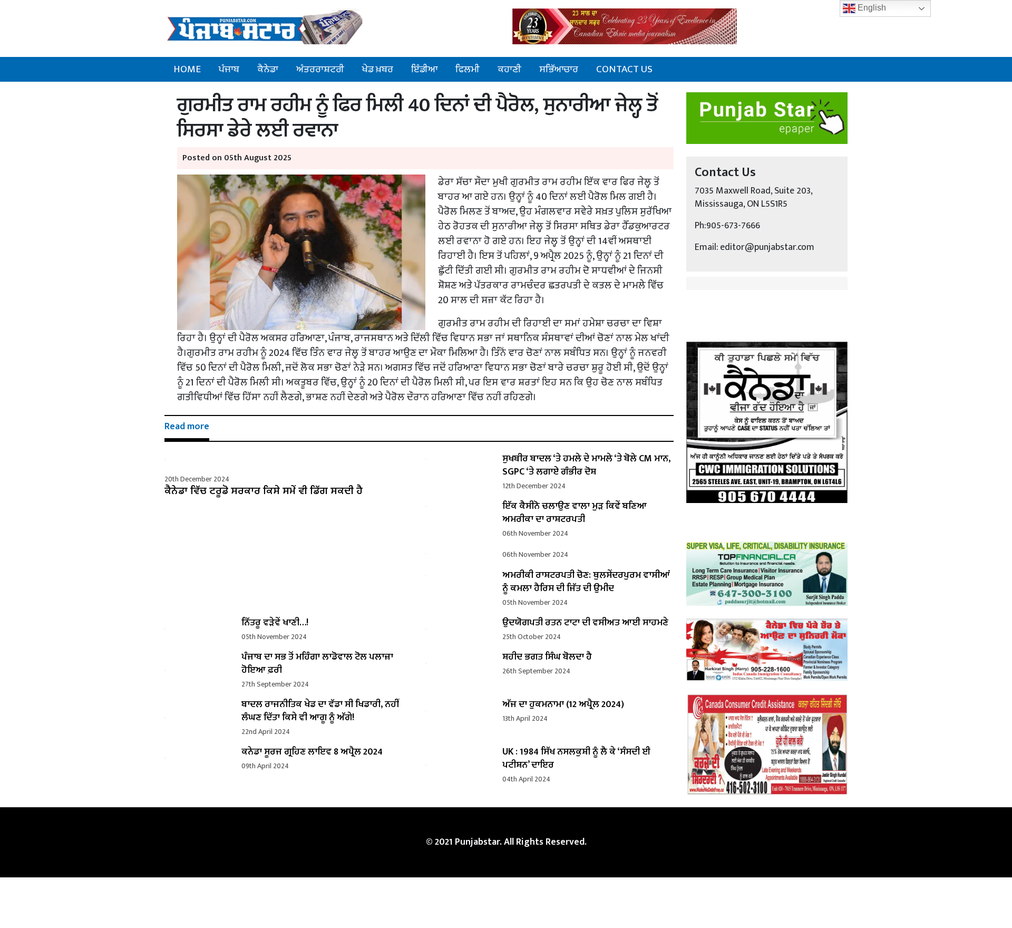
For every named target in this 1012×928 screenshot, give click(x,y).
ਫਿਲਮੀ (467, 69)
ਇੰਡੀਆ (424, 69)
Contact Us (624, 69)
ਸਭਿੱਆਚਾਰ (558, 69)
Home (187, 69)
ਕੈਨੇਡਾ (267, 69)
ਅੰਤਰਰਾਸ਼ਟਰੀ (320, 69)
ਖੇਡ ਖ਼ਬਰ (377, 69)
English (870, 7)
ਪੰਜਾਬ (229, 69)
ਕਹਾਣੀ (509, 69)
